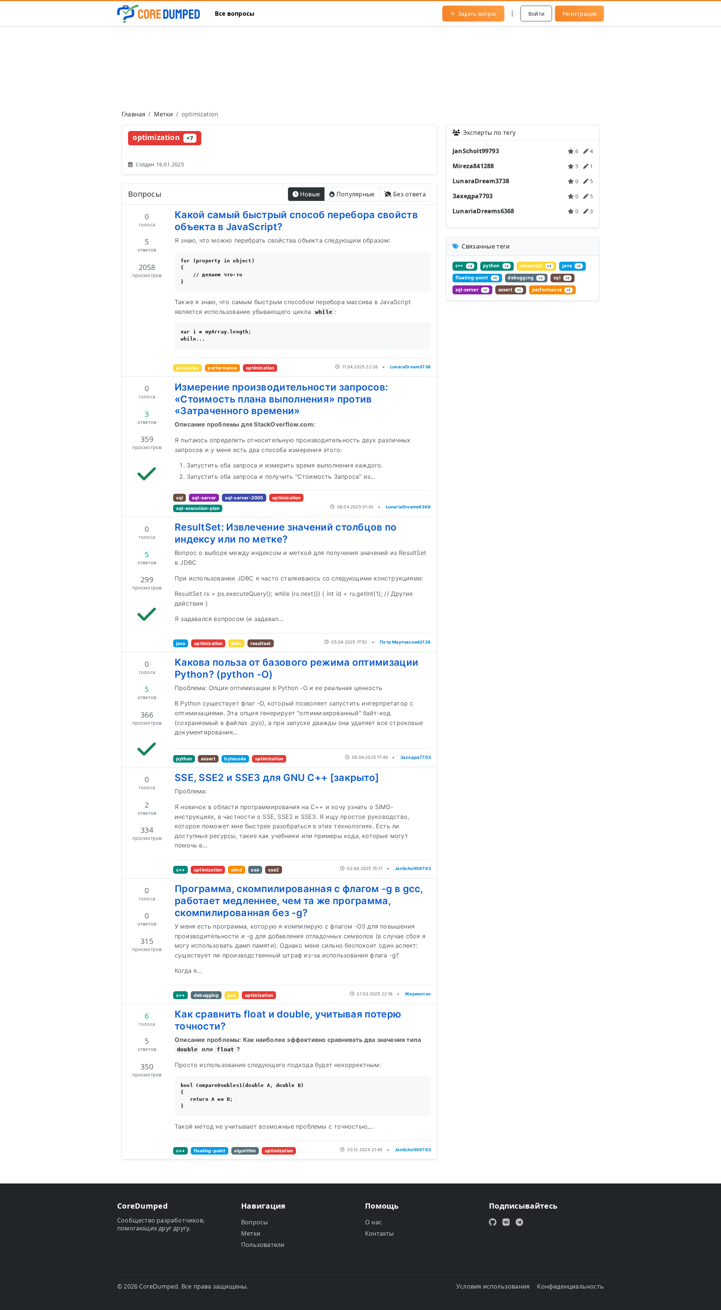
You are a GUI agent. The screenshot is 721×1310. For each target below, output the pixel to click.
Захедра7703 (415, 757)
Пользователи (262, 1245)
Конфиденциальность (570, 1286)
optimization (260, 368)
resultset (260, 643)
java (181, 643)
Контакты (379, 1233)
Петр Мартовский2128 (405, 642)
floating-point (209, 1150)
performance (222, 368)
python (184, 758)
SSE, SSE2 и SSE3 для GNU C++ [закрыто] (277, 777)
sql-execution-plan (198, 508)
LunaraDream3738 (410, 366)
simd (236, 870)
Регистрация (580, 13)
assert (208, 758)
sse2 (273, 870)
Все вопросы (235, 13)
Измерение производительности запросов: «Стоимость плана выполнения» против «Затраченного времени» (281, 399)
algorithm (245, 1150)
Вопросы (254, 1222)
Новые (310, 194)
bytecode (235, 758)
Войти (536, 13)
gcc (231, 995)
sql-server (204, 497)
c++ (180, 870)
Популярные (355, 194)
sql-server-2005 (244, 497)
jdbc (236, 643)
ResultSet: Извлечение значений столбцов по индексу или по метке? (286, 533)
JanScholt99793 (413, 868)
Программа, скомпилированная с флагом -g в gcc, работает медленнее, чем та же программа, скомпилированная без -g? (299, 900)
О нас (373, 1222)
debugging (206, 995)
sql (179, 497)
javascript (187, 368)
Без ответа (409, 194)
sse (255, 870)
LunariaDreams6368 (408, 507)
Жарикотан (418, 993)
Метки (250, 1233)
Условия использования (492, 1286)
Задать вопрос (477, 13)
